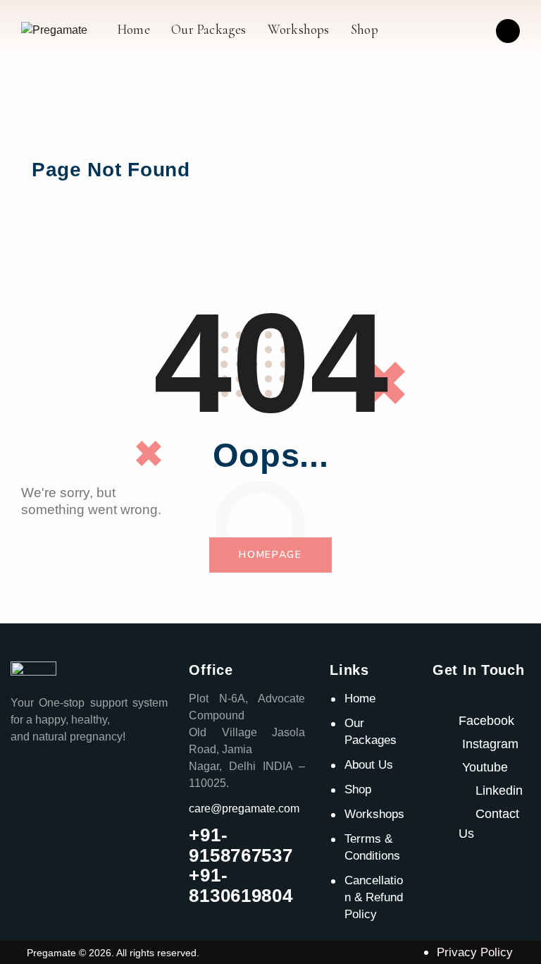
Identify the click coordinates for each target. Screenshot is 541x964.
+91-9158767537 (240, 845)
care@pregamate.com (244, 808)
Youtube (485, 767)
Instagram (490, 744)
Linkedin (497, 790)
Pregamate (51, 952)
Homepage (270, 554)
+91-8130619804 (240, 885)
